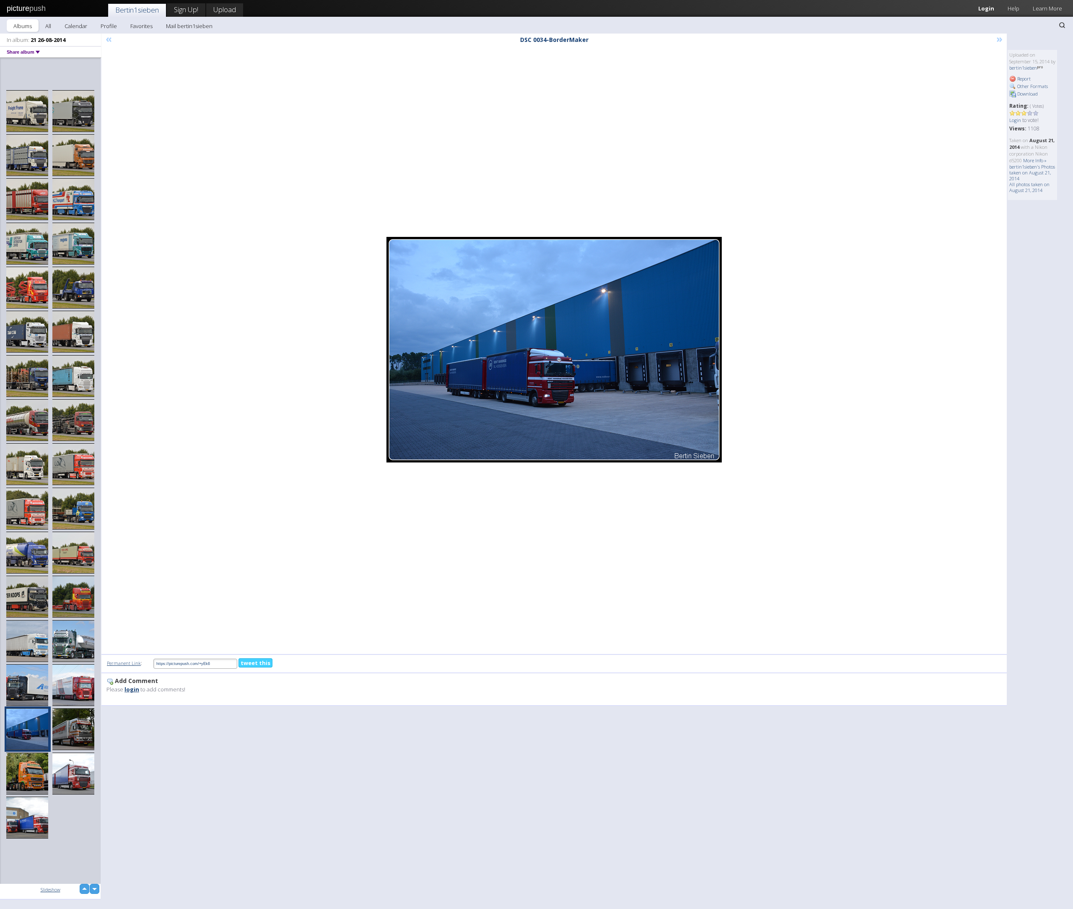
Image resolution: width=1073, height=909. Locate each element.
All (48, 26)
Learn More (1047, 8)
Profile (109, 26)
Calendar (76, 26)
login (131, 689)
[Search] (1062, 25)
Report (1023, 78)
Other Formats (1032, 86)
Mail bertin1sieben (189, 26)
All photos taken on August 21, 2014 (1029, 187)
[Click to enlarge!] (554, 349)
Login (986, 8)
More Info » (1035, 160)
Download (1027, 94)
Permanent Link (124, 663)
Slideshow (50, 889)
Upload (224, 9)
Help (1013, 8)
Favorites (141, 26)
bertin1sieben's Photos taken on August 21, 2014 (1032, 173)
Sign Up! (186, 9)
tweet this (255, 663)
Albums (22, 26)
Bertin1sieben (137, 10)
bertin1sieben (1023, 68)
